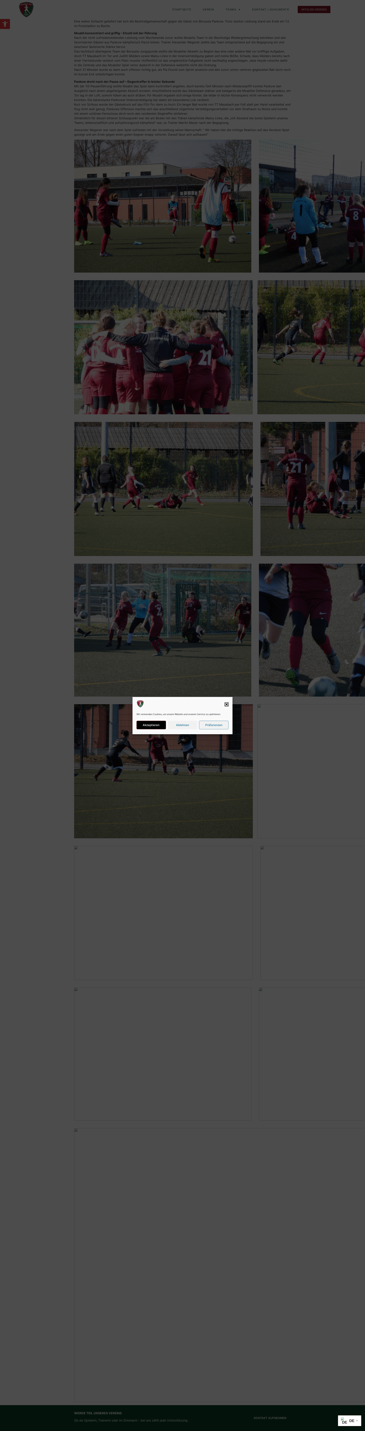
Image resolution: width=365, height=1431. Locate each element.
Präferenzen (213, 725)
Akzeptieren (151, 725)
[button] (227, 704)
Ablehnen (182, 725)
